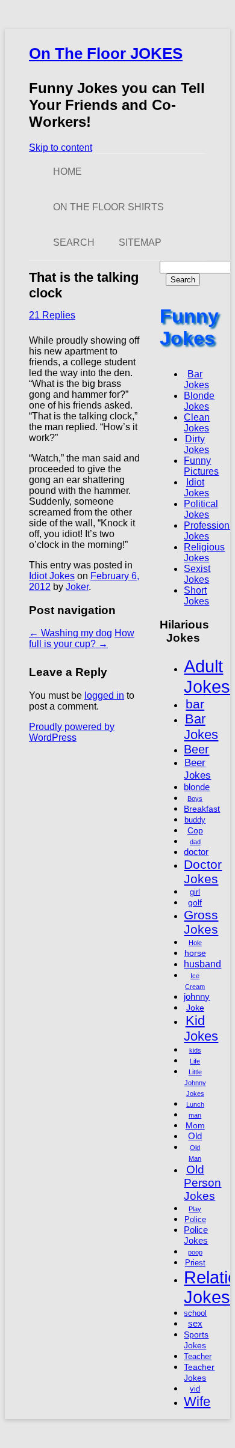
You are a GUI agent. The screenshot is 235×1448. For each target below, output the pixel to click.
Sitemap (140, 242)
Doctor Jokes (203, 871)
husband (202, 963)
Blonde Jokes (199, 401)
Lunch (195, 1104)
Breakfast (202, 809)
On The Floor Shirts (108, 207)
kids (195, 1050)
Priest (195, 1263)
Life (195, 1061)
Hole (195, 942)
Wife (197, 1401)
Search (74, 242)
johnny (197, 996)
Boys (194, 798)
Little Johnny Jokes (195, 1082)
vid (195, 1389)
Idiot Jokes (52, 576)
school (195, 1313)
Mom (195, 1125)
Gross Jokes (201, 922)
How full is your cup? (81, 638)
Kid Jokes (201, 1028)
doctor (196, 852)
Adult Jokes (207, 676)
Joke (195, 1007)
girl (195, 892)
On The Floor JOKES (106, 53)
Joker (77, 587)
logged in (104, 695)
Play (195, 1208)
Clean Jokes (197, 422)
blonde (197, 787)
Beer (196, 749)
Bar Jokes (196, 379)
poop (195, 1252)
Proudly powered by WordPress (71, 732)
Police (195, 1219)
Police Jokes (196, 1235)
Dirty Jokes (196, 444)
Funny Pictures (201, 465)
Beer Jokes (197, 768)
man (195, 1115)
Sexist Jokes (197, 574)
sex (195, 1323)
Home (67, 171)
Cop (195, 830)
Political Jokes (201, 509)
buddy (194, 820)
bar (195, 704)
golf (195, 902)
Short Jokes (196, 595)
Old (195, 1136)
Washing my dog (70, 633)
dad (195, 841)
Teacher (198, 1356)
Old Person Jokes (202, 1182)
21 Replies (52, 315)
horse (195, 953)
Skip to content (60, 147)
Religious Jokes (204, 552)
